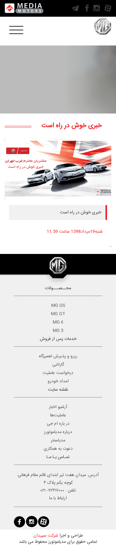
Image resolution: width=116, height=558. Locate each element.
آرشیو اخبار (58, 407)
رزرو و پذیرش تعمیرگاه (58, 356)
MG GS (58, 305)
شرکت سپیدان (45, 535)
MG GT (58, 314)
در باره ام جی (58, 423)
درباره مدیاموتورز (58, 432)
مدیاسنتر (58, 440)
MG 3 (58, 330)
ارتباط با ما (58, 498)
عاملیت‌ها (58, 415)
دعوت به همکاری (58, 449)
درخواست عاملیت (58, 373)
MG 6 (58, 322)
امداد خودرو (58, 381)
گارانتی (58, 364)
